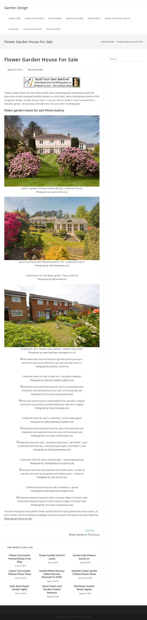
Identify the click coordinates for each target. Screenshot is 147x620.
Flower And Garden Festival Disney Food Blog (19, 558)
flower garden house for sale (18, 518)
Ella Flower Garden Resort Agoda (84, 588)
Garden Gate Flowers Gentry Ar (84, 557)
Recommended (35, 69)
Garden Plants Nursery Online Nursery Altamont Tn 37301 (51, 574)
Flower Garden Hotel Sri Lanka (52, 557)
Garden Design (16, 7)
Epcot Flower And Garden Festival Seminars (52, 589)
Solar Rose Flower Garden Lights (19, 588)
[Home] (97, 41)
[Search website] (65, 29)
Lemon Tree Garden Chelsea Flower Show (19, 572)
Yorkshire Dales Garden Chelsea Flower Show (84, 572)
